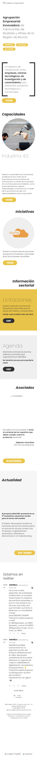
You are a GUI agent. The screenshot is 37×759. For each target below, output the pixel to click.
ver (8, 321)
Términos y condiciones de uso (18, 716)
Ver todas (25, 553)
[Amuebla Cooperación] (13, 3)
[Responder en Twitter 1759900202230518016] (10, 633)
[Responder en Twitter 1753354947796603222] (10, 685)
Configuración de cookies (19, 718)
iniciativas (9, 45)
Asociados (14, 461)
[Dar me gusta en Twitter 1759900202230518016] (18, 633)
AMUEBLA (13, 585)
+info (9, 100)
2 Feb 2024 (12, 642)
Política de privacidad (14, 714)
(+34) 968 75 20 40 (19, 708)
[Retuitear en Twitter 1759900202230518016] (14, 633)
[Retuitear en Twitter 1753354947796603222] (14, 685)
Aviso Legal (26, 714)
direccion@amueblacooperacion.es (18, 710)
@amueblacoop (23, 585)
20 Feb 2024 (12, 588)
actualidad (9, 49)
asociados (22, 45)
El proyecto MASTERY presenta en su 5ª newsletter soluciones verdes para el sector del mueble (18, 515)
